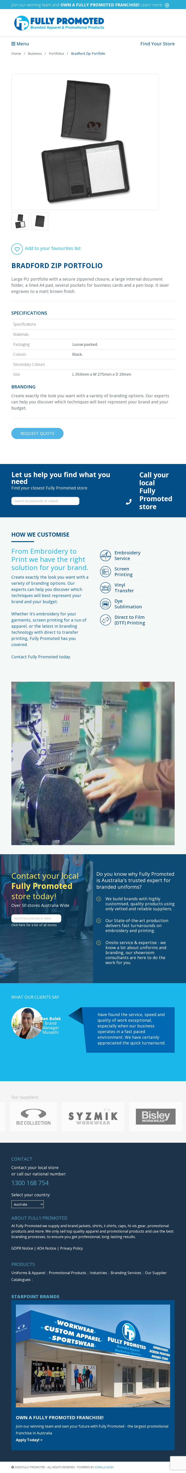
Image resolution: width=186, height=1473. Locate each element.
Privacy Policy (71, 1248)
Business (35, 53)
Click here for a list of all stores (34, 925)
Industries (99, 1272)
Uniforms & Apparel (28, 1272)
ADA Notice (46, 1248)
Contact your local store (35, 1167)
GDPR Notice (22, 1248)
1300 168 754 (30, 1183)
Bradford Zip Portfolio (88, 53)
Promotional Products (68, 1272)
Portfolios (56, 53)
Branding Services (126, 1272)
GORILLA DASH (104, 1467)
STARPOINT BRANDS (35, 1296)
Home (16, 53)
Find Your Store (157, 44)
